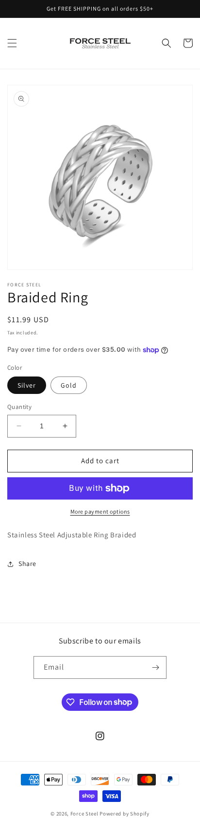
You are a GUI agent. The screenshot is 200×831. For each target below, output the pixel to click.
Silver (26, 385)
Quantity (19, 407)
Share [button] (27, 563)
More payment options (100, 511)
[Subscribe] (155, 667)
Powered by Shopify (125, 813)
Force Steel (84, 813)
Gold (69, 385)
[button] (12, 43)
